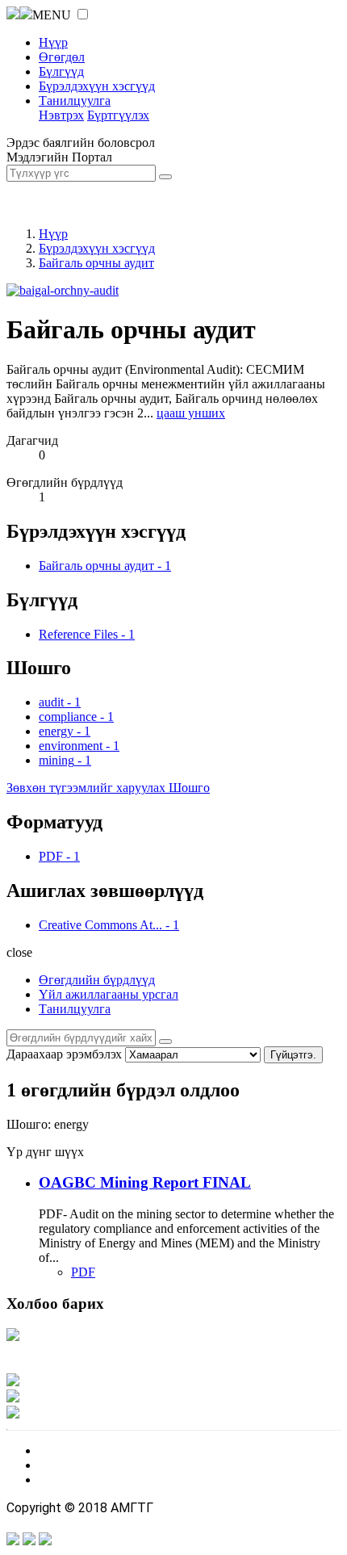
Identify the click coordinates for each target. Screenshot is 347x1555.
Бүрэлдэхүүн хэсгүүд (97, 86)
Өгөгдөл (62, 57)
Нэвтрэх (61, 115)
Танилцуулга (75, 100)
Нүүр (53, 42)
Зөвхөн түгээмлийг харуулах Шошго (108, 787)
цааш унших (191, 413)
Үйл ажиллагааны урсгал (108, 994)
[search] (165, 1041)
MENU (51, 15)
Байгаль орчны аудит (96, 263)
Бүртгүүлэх (118, 115)
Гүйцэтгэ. (293, 1055)
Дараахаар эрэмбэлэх (64, 1054)
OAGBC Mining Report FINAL (145, 1182)
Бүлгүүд (61, 71)
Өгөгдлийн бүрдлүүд (97, 980)
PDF (83, 1272)
